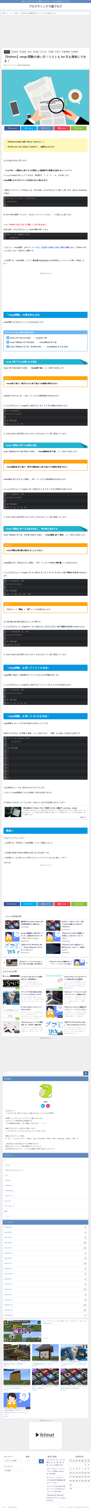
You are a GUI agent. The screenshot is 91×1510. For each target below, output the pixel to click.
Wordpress (9, 1190)
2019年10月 (45, 1274)
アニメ (8, 1216)
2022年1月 (45, 1237)
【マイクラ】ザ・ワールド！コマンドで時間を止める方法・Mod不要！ (56, 1471)
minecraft (7, 1201)
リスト (44, 51)
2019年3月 (45, 1289)
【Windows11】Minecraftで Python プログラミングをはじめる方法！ (56, 1497)
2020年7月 (45, 1263)
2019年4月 (45, 1284)
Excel (8, 1165)
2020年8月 (45, 1258)
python (16, 51)
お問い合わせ (12, 1507)
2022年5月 (45, 1227)
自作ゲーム (10, 1195)
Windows (9, 1185)
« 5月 (70, 1488)
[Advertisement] (45, 31)
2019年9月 (45, 1279)
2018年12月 (45, 1305)
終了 (58, 51)
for (30, 51)
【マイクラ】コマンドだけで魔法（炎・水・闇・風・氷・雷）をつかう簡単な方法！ (56, 1462)
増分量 (75, 51)
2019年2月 (45, 1294)
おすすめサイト (9, 1206)
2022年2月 (45, 1232)
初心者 (24, 51)
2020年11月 (45, 1253)
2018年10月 (45, 1315)
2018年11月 (45, 1310)
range (37, 51)
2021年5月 (45, 1248)
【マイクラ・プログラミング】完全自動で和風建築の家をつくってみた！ (56, 1480)
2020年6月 (45, 1268)
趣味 (5, 1211)
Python (7, 51)
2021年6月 (45, 1243)
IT (5, 1160)
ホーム (4, 1507)
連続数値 (66, 51)
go (7, 1175)
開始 (51, 51)
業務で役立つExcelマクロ (15, 1170)
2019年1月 (45, 1300)
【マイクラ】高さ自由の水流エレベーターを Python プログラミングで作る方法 (56, 1489)
